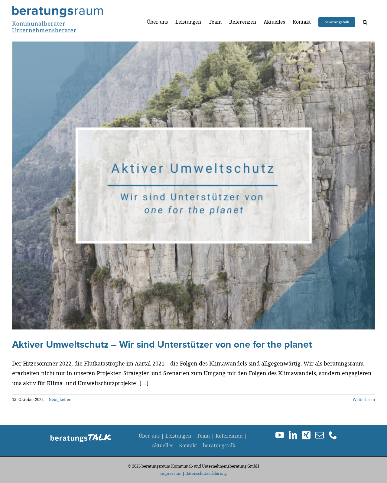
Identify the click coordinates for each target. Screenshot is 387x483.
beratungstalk (219, 445)
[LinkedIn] (293, 435)
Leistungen (178, 436)
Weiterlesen (364, 399)
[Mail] (319, 435)
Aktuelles (162, 445)
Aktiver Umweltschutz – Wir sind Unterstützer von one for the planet (162, 345)
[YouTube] (279, 435)
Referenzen (229, 436)
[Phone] (333, 435)
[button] (365, 22)
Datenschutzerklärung (206, 473)
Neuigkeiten (60, 399)
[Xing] (306, 435)
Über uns (149, 436)
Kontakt (188, 445)
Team (203, 436)
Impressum (170, 473)
